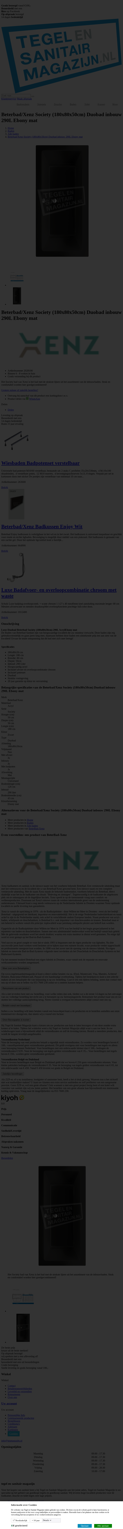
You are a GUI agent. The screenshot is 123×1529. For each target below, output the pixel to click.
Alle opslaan (103, 1526)
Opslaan (85, 1526)
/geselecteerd (19, 1525)
